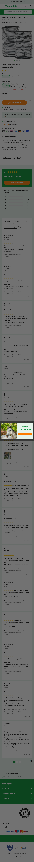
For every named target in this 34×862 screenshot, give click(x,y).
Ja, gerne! (25, 434)
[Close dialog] (32, 423)
